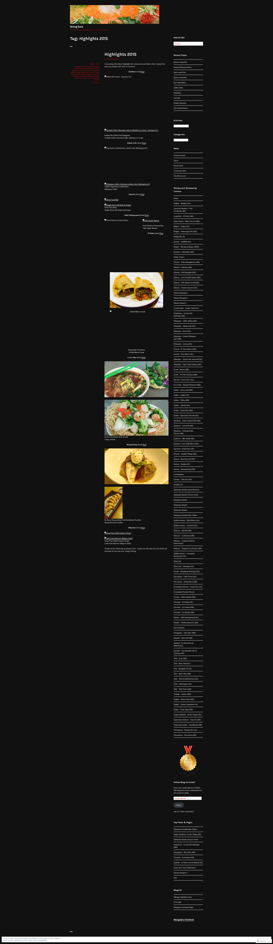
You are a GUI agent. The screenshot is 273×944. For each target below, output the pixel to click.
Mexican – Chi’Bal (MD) (182, 530)
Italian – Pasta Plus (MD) (183, 410)
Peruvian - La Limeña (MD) (184, 857)
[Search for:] (188, 43)
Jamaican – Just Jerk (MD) (183, 426)
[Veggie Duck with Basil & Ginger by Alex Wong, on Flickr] (118, 205)
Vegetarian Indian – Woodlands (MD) (188, 725)
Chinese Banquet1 (180, 293)
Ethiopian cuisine (90, 68)
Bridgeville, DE (179, 236)
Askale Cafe (90, 66)
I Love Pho (85, 70)
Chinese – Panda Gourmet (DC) (185, 288)
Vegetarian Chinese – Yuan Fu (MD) (187, 720)
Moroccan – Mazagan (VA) (184, 566)
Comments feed (180, 171)
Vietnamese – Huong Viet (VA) (185, 730)
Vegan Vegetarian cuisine (91, 76)
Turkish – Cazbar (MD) (182, 694)
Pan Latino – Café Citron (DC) (185, 576)
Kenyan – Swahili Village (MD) (185, 454)
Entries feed (178, 165)
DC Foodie (177, 902)
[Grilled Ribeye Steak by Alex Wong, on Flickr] (136, 328)
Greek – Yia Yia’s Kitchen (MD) (185, 374)
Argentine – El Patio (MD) (183, 216)
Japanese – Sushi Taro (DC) (184, 449)
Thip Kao (96, 74)
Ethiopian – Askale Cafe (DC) (184, 326)
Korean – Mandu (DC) (182, 464)
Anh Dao (177, 98)
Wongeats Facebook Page (183, 907)
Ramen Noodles (80, 74)
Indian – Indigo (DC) (181, 395)
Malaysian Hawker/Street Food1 (186, 495)
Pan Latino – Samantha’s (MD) (185, 581)
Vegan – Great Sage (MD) (183, 709)
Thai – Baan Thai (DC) (182, 663)
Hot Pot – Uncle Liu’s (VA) (184, 380)
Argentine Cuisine (80, 66)
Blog (142, 71)
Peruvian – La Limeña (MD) (184, 612)
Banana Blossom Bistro (182, 67)
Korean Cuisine (94, 70)
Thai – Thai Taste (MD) (182, 689)
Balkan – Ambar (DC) (182, 226)
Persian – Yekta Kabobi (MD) (184, 597)
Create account (179, 155)
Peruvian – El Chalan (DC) (183, 602)
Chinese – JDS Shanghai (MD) (185, 272)
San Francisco (179, 627)
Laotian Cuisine (75, 72)
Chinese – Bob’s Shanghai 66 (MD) (187, 262)
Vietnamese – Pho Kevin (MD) (185, 735)
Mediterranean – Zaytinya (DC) (185, 525)
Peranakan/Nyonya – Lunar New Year (188, 587)
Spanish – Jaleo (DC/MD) (183, 638)
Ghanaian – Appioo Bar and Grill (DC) (188, 359)
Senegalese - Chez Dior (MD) (184, 852)
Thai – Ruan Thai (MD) (182, 674)
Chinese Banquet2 (180, 298)
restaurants (89, 74)
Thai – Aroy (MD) (180, 658)
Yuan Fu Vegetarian (93, 78)
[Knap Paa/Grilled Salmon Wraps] (118, 533)
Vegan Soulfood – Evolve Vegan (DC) (188, 714)
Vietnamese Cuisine (81, 78)
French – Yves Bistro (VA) (183, 354)
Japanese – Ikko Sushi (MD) (184, 438)
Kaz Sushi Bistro (180, 82)
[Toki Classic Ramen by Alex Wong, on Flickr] (151, 220)
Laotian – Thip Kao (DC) (183, 479)
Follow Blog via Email (184, 782)
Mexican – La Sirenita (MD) (184, 535)
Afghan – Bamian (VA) (182, 203)
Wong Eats (76, 26)
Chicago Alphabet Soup (183, 897)
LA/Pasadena (179, 474)
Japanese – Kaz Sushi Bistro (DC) (186, 443)
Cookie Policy (43, 940)
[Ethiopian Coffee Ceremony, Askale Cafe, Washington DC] (127, 184)
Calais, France (179, 257)
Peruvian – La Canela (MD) (184, 607)
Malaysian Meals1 (180, 500)
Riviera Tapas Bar (180, 62)
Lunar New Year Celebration (184, 867)
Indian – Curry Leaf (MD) (183, 390)
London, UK (178, 484)
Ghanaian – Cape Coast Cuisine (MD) (187, 364)
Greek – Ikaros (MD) (181, 369)
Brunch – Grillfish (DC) (182, 242)
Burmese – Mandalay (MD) (184, 252)
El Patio (82, 68)
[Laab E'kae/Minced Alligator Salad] (118, 538)
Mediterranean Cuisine (87, 72)
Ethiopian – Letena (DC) (183, 344)
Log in (176, 160)
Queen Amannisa (180, 77)
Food (106, 59)
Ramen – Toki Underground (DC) (186, 617)
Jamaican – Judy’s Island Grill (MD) (187, 420)
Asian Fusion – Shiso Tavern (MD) (186, 221)
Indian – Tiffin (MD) (181, 400)
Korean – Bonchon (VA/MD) (184, 459)
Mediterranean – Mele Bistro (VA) (186, 520)
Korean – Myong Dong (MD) (184, 469)
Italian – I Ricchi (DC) (182, 405)
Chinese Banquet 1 (181, 873)
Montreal (177, 561)
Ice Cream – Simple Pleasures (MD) (187, 385)
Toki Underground (77, 76)
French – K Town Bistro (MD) (185, 349)
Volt (175, 878)
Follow (178, 805)
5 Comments (95, 82)
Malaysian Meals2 (180, 505)
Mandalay (177, 93)
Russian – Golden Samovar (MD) (186, 622)
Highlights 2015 (120, 54)
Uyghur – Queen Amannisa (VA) (186, 704)
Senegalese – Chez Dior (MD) (185, 633)
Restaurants (114, 59)
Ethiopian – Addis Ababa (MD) (185, 321)
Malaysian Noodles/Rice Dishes (185, 515)
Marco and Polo (180, 72)
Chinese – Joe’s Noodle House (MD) (187, 277)
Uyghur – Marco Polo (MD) (184, 699)
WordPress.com (180, 176)
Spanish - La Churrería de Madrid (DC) (188, 862)
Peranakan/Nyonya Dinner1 (184, 592)
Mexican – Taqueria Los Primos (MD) (188, 548)
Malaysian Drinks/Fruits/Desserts (186, 489)
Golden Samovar (180, 103)
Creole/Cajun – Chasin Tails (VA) (186, 308)
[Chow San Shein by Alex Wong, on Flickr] (111, 199)
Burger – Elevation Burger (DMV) (186, 247)
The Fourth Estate (181, 108)
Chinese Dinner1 (180, 303)
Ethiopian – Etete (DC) (182, 331)
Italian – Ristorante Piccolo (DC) (186, 415)
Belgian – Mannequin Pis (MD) (185, 231)
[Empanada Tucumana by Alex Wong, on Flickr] (136, 272)
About (176, 198)
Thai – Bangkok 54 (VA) (182, 668)
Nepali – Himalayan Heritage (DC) (187, 571)
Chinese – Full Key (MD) (183, 267)
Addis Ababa (178, 87)
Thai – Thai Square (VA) (183, 684)
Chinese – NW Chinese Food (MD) (186, 282)
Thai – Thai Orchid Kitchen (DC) (186, 679)
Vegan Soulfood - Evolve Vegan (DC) (187, 834)
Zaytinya (96, 80)
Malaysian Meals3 (180, 510)
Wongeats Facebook (184, 919)
